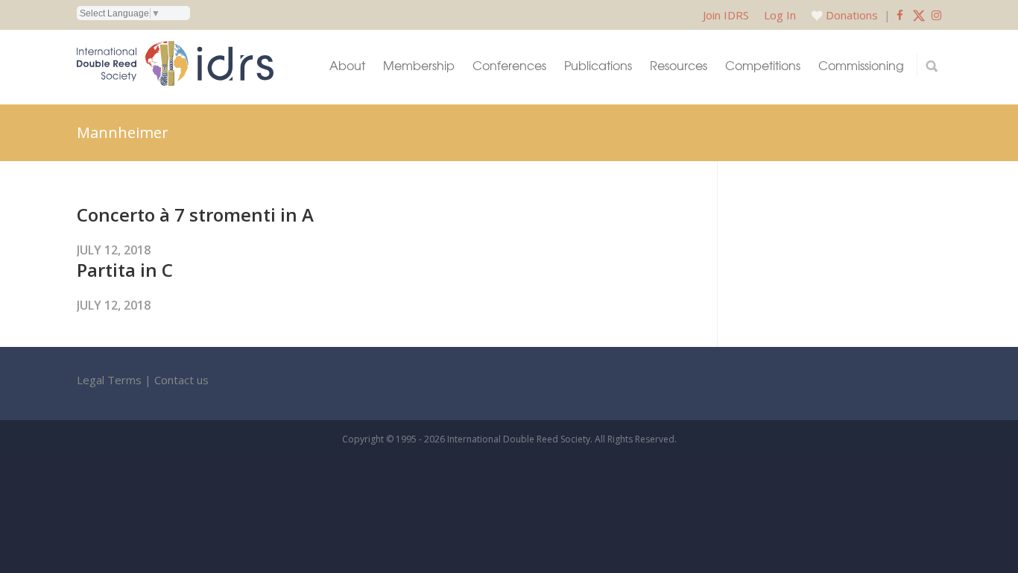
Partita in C (125, 269)
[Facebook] (900, 14)
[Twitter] (919, 14)
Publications (598, 65)
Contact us (181, 379)
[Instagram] (936, 14)
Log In (780, 14)
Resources (678, 65)
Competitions (762, 65)
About (347, 65)
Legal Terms (109, 379)
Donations (852, 14)
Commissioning (861, 65)
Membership (419, 65)
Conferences (509, 65)
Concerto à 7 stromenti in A (195, 214)
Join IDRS (726, 14)
